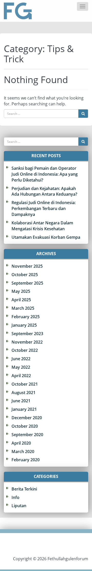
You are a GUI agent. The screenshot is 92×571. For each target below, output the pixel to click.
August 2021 (24, 392)
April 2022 (21, 375)
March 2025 (23, 308)
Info (15, 497)
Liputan (19, 505)
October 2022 (25, 350)
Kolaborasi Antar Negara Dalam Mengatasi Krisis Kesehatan (42, 226)
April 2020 (21, 443)
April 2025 (21, 300)
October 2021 (25, 384)
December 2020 (27, 417)
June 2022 (21, 359)
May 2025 (21, 291)
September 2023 (27, 333)
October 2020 (25, 426)
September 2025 (27, 283)
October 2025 (25, 274)
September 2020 (27, 434)
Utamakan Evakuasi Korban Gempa (46, 237)
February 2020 (26, 460)
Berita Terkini (24, 489)
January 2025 (24, 325)
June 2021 (21, 401)
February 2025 (26, 316)
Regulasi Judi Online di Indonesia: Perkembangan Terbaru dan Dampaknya (44, 208)
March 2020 (23, 451)
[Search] (83, 113)
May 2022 (21, 367)
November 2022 (27, 342)
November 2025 (27, 266)
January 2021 (24, 409)
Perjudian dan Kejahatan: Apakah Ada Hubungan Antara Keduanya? (44, 191)
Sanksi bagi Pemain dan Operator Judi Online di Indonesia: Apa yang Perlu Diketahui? (45, 174)
